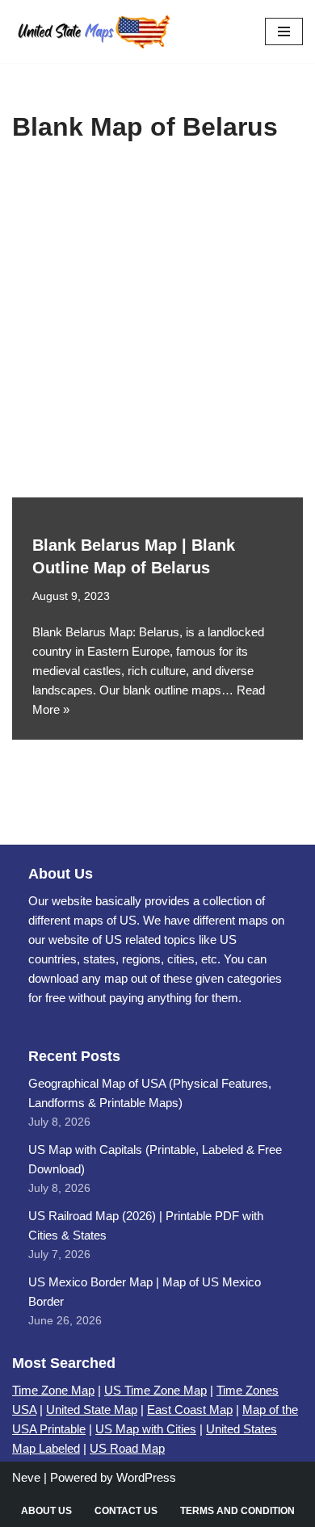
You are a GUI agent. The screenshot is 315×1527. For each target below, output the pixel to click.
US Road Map (127, 1448)
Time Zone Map (53, 1390)
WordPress (146, 1477)
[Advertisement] (157, 331)
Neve (26, 1477)
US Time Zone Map (155, 1390)
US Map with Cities (145, 1429)
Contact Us (126, 1511)
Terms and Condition (237, 1511)
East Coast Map (190, 1409)
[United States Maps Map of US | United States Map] (93, 31)
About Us (46, 1511)
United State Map (91, 1409)
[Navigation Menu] (284, 31)
